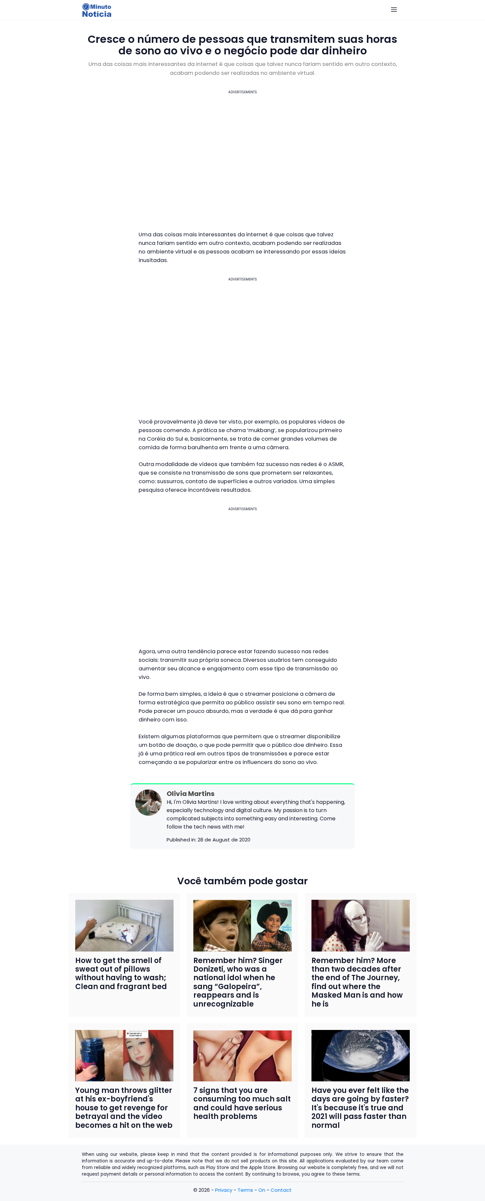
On (261, 1189)
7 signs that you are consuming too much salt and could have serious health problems (242, 1103)
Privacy (223, 1189)
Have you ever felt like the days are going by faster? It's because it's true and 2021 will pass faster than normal (360, 1107)
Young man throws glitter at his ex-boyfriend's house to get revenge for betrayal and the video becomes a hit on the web (124, 1107)
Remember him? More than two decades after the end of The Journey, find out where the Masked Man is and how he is (357, 982)
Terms (245, 1189)
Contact (281, 1189)
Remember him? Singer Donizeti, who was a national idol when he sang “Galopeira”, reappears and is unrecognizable (238, 982)
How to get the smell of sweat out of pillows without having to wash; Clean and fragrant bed (121, 973)
